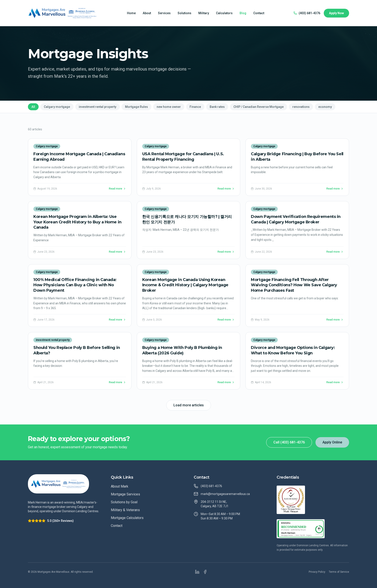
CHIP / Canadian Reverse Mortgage (258, 107)
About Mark (119, 486)
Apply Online (332, 442)
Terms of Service (339, 571)
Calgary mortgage (57, 107)
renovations (301, 107)
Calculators (224, 13)
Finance (195, 107)
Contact (258, 13)
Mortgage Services (125, 494)
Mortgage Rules (136, 107)
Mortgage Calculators (127, 518)
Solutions (184, 13)
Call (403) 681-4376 (289, 442)
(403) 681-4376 (309, 13)
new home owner (169, 107)
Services (164, 13)
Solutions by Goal (124, 502)
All (33, 107)
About (147, 13)
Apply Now (336, 13)
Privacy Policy (317, 571)
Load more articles (188, 405)
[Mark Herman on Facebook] (205, 572)
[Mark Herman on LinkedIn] (197, 572)
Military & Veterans (125, 510)
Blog (243, 13)
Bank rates (217, 107)
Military (203, 13)
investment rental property (97, 107)
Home (131, 13)
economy (325, 107)
